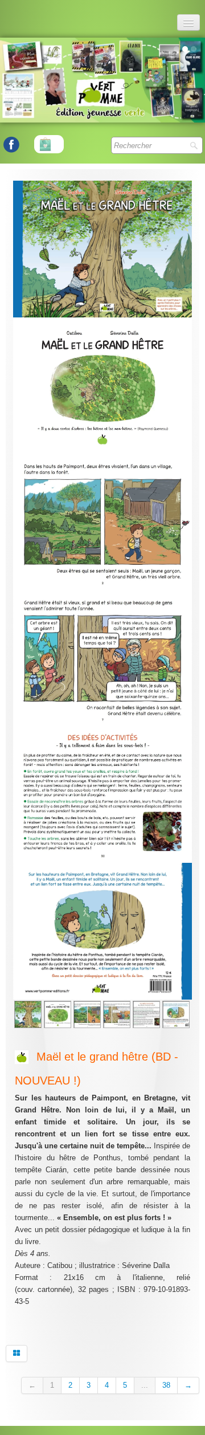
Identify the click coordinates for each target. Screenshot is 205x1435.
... (144, 1385)
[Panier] (49, 144)
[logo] (6, 17)
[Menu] (188, 22)
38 (166, 1385)
